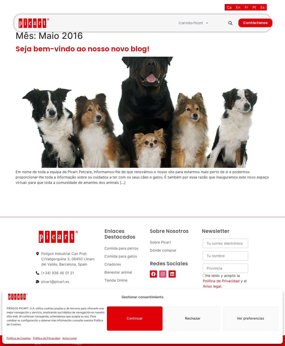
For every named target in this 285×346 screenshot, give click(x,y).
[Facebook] (153, 274)
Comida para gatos (120, 256)
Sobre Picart (160, 242)
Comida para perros (121, 248)
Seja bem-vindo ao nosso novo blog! (83, 49)
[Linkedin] (172, 274)
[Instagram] (162, 274)
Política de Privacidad (46, 338)
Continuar (135, 318)
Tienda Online (115, 280)
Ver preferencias (250, 318)
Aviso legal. (212, 286)
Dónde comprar (163, 250)
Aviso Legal (69, 338)
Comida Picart (191, 23)
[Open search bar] (230, 23)
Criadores (112, 264)
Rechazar (192, 318)
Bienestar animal (118, 272)
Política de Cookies (19, 338)
